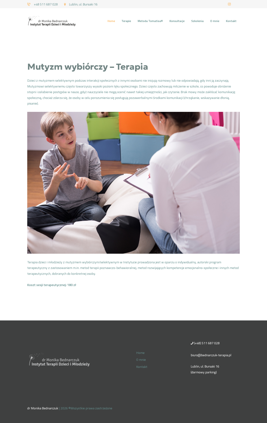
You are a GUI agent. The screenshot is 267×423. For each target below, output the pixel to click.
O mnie (141, 359)
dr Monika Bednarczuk (42, 408)
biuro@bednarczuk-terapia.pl (211, 355)
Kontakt (141, 366)
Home (140, 352)
